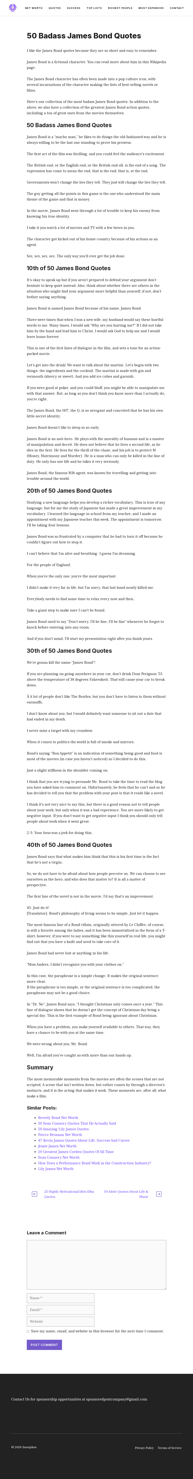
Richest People (120, 7)
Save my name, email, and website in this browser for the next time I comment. (97, 1331)
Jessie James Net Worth (57, 1146)
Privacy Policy (144, 1448)
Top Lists (94, 7)
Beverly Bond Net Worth (58, 1117)
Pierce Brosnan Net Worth (60, 1134)
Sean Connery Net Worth (59, 1157)
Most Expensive (151, 7)
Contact (177, 7)
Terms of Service (170, 1448)
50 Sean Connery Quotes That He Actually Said (77, 1123)
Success (73, 7)
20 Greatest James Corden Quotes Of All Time (76, 1151)
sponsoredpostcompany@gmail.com (116, 1399)
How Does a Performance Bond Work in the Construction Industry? (94, 1163)
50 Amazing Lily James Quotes (63, 1129)
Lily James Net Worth (56, 1168)
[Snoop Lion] (12, 7)
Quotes (55, 7)
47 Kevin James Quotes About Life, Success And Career (84, 1140)
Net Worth (34, 7)
